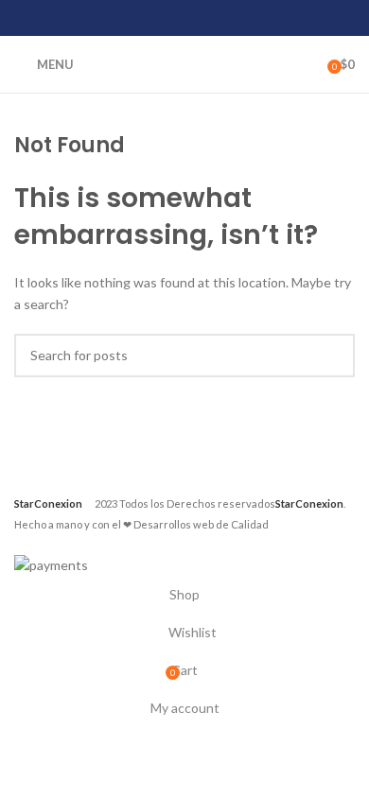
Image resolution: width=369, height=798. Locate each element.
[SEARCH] (333, 355)
